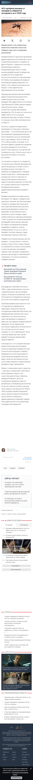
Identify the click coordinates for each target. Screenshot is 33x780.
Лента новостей (15, 569)
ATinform (7, 2)
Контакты (25, 762)
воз (5, 468)
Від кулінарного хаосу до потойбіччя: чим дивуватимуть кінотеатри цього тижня (15, 279)
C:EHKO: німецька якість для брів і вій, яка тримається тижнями (16, 646)
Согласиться (16, 777)
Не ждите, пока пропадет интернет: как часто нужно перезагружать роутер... (14, 484)
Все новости (15, 566)
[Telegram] (4, 41)
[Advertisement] (16, 427)
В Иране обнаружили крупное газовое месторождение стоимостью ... (16, 718)
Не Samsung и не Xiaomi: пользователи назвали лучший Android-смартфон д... (16, 501)
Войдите (3, 514)
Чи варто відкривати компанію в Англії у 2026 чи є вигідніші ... (17, 703)
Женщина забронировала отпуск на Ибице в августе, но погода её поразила (17, 530)
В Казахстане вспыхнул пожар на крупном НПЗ (17, 536)
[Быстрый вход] (23, 2)
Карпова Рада (11, 449)
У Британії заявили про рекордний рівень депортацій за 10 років (17, 493)
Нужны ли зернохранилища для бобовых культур (17, 641)
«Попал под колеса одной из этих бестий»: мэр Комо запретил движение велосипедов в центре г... (16, 686)
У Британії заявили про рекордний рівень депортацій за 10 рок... (17, 713)
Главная (24, 752)
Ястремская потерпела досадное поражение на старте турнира (17, 556)
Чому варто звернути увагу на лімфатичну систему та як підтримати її (16, 630)
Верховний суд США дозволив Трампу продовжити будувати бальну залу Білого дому (15, 271)
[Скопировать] (29, 41)
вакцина (12, 468)
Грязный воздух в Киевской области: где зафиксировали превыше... (17, 698)
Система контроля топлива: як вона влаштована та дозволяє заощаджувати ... (15, 623)
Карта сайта (25, 764)
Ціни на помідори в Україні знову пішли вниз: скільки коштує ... (16, 708)
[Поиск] (26, 2)
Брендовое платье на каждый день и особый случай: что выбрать (16, 636)
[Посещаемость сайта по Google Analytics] (19, 727)
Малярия (21, 468)
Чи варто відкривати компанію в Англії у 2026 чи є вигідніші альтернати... (17, 617)
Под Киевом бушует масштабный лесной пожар (17, 561)
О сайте (24, 757)
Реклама (24, 759)
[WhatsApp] (20, 41)
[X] (12, 41)
